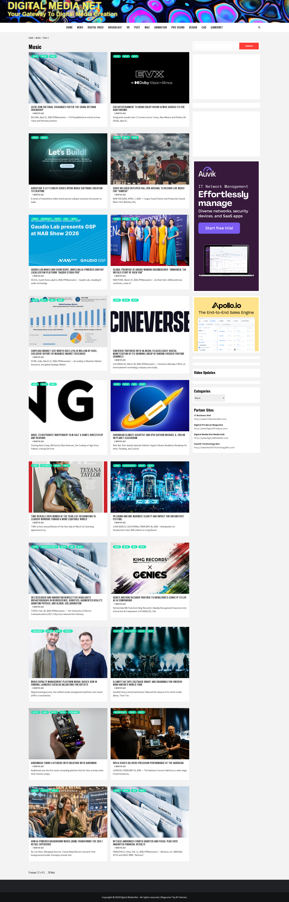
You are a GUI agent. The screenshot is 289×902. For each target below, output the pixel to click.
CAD (204, 27)
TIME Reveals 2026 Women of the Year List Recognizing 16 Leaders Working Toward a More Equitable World (63, 517)
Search (249, 46)
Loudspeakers (129, 465)
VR (128, 27)
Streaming (73, 712)
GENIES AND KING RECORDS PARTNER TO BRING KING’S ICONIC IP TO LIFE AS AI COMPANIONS (149, 599)
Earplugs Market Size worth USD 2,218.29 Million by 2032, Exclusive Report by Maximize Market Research (64, 352)
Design (193, 27)
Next (53, 872)
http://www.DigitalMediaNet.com (211, 437)
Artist (35, 712)
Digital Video (96, 27)
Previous (32, 872)
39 (49, 872)
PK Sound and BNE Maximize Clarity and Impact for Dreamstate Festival (148, 517)
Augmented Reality (49, 546)
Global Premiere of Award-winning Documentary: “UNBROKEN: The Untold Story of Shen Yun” (149, 271)
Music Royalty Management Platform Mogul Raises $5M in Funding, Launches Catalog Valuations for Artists (64, 683)
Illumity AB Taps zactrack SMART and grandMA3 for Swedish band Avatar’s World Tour (147, 683)
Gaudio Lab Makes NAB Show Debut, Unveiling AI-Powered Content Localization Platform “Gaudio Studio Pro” (67, 271)
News (80, 27)
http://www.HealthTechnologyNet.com (214, 447)
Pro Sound (178, 27)
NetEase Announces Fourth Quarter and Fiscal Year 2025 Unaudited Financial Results (145, 842)
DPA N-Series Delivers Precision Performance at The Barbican (148, 763)
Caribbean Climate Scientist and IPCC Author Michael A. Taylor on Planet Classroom (149, 436)
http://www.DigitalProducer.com (211, 428)
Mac (147, 27)
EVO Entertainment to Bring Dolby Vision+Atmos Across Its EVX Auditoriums (148, 108)
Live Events (46, 465)
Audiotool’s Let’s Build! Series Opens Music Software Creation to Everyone (67, 189)
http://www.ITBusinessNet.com (210, 418)
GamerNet (217, 27)
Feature (45, 790)
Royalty (68, 631)
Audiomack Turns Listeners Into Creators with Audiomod (63, 763)
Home (69, 27)
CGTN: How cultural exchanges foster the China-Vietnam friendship (63, 108)
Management (38, 631)
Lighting (118, 631)
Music (44, 56)
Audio (35, 56)
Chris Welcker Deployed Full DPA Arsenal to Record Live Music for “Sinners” (149, 189)
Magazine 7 (166, 897)
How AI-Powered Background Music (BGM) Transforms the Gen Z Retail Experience (67, 842)
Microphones (120, 712)
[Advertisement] (226, 77)
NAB (65, 219)
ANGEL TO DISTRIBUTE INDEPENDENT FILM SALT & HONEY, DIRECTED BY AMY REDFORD (67, 436)
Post (137, 27)
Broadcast (115, 27)
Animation (160, 27)
